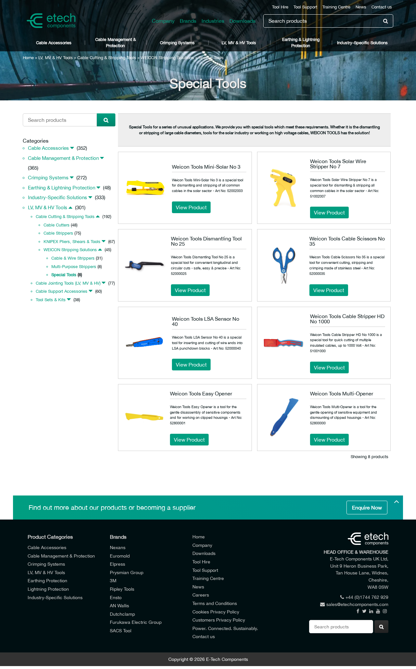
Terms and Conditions (214, 603)
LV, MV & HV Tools (239, 42)
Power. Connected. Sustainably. (225, 628)
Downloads (242, 21)
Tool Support (305, 7)
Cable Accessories (54, 42)
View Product (191, 207)
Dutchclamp (122, 614)
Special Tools (63, 274)
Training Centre (336, 7)
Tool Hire (280, 7)
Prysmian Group (126, 572)
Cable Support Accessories (61, 291)
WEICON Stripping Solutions (167, 57)
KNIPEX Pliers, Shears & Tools (72, 241)
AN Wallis (119, 605)
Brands (188, 21)
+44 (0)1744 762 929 (366, 597)
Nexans (117, 547)
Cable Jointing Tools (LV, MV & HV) (68, 283)
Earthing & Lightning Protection (300, 42)
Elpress (117, 564)
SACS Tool (120, 630)
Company (163, 21)
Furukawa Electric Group (136, 622)
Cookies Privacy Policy (215, 611)
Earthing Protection (47, 580)
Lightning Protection (48, 589)
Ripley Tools (122, 589)
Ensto (116, 597)
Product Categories (50, 537)
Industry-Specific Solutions (362, 42)
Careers (200, 595)
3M (113, 580)
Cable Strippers (58, 233)
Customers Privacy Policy (218, 620)
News (361, 7)
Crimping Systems (177, 42)
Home (28, 57)
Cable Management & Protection (115, 42)
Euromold (120, 556)
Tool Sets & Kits (51, 299)
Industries (213, 21)
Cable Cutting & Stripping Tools (106, 57)
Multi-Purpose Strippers (73, 266)
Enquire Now (367, 507)
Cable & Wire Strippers (73, 258)
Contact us (381, 7)
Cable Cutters (57, 225)
